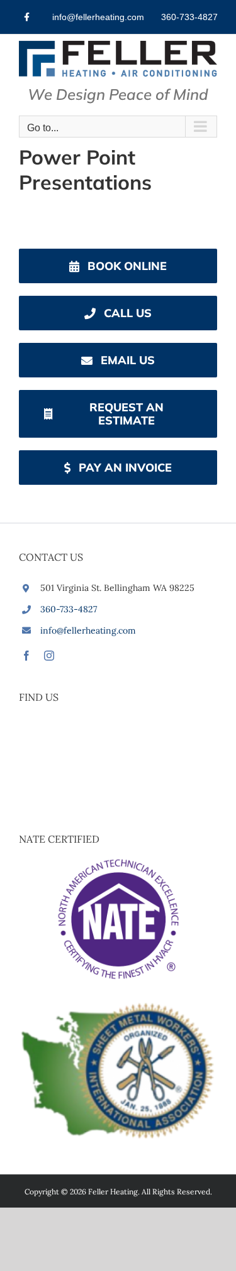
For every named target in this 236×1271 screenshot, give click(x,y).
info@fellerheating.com (88, 630)
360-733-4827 (68, 609)
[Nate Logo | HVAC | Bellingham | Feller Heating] (118, 861)
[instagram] (49, 656)
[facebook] (26, 656)
